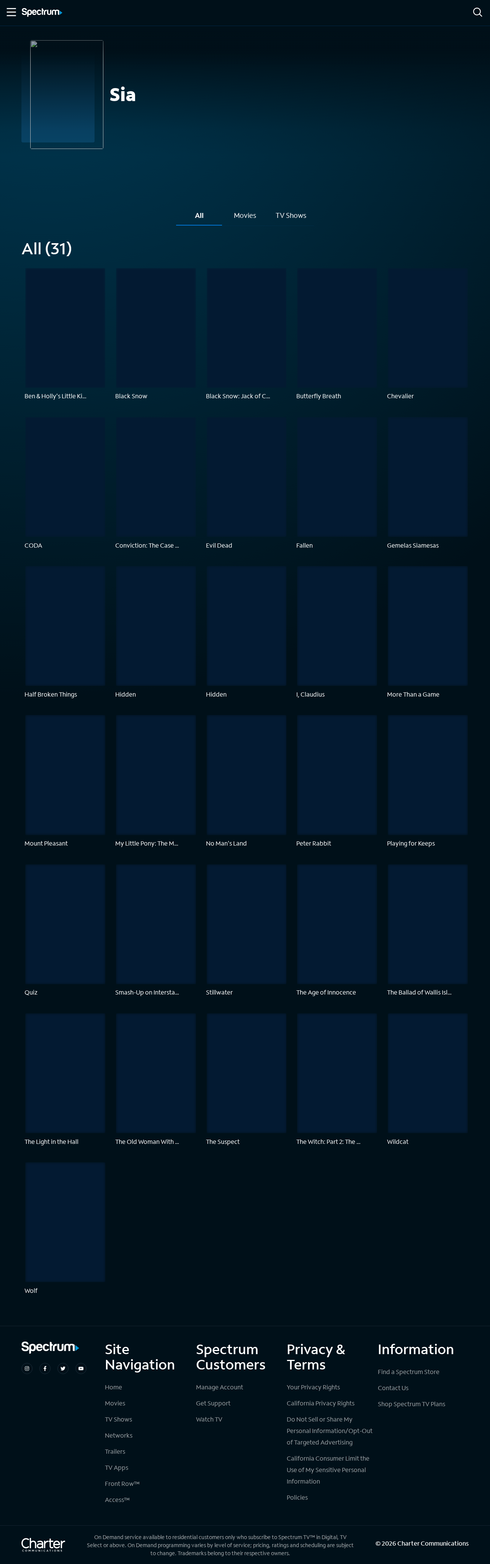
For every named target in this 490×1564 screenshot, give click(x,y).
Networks (118, 1435)
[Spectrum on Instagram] (27, 1368)
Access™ (117, 1499)
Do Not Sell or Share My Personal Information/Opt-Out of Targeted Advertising (329, 1430)
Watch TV (209, 1419)
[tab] (199, 218)
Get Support (213, 1403)
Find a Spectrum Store (408, 1372)
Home (113, 1387)
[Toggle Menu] (11, 12)
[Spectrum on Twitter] (63, 1368)
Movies (115, 1403)
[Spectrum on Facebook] (45, 1368)
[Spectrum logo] (42, 13)
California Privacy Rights (320, 1403)
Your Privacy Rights (313, 1387)
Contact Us (393, 1388)
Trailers (115, 1451)
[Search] (477, 13)
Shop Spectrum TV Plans (411, 1404)
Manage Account (219, 1387)
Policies (297, 1497)
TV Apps (116, 1467)
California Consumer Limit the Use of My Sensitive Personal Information (328, 1469)
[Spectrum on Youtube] (81, 1368)
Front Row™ (122, 1483)
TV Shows (118, 1419)
